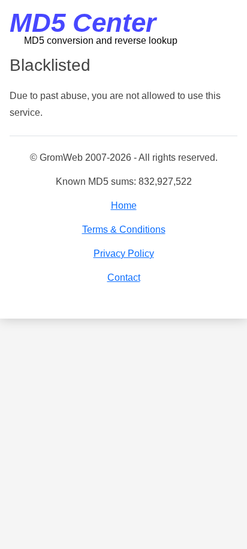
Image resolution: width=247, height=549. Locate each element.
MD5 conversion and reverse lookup (100, 40)
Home (124, 205)
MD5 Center (83, 22)
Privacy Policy (124, 253)
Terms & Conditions (123, 229)
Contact (123, 277)
